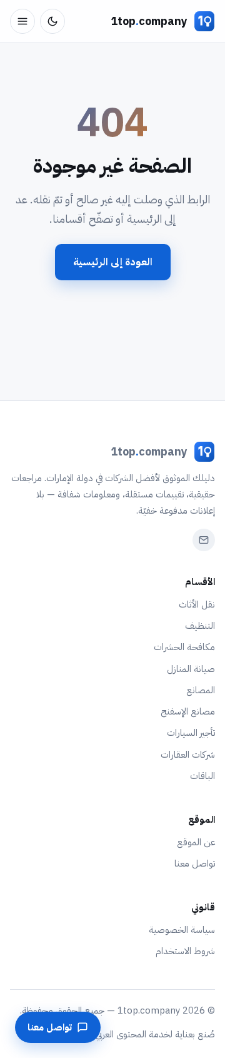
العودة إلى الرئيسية (112, 262)
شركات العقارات (188, 754)
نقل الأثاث (197, 604)
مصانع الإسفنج (188, 711)
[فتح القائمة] (22, 21)
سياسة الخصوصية (182, 930)
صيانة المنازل (191, 669)
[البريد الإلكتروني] (203, 540)
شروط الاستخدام (185, 951)
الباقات (202, 776)
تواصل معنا (194, 863)
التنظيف (200, 626)
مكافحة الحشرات (184, 647)
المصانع (200, 690)
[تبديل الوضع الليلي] (52, 21)
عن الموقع (196, 842)
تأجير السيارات (191, 733)
